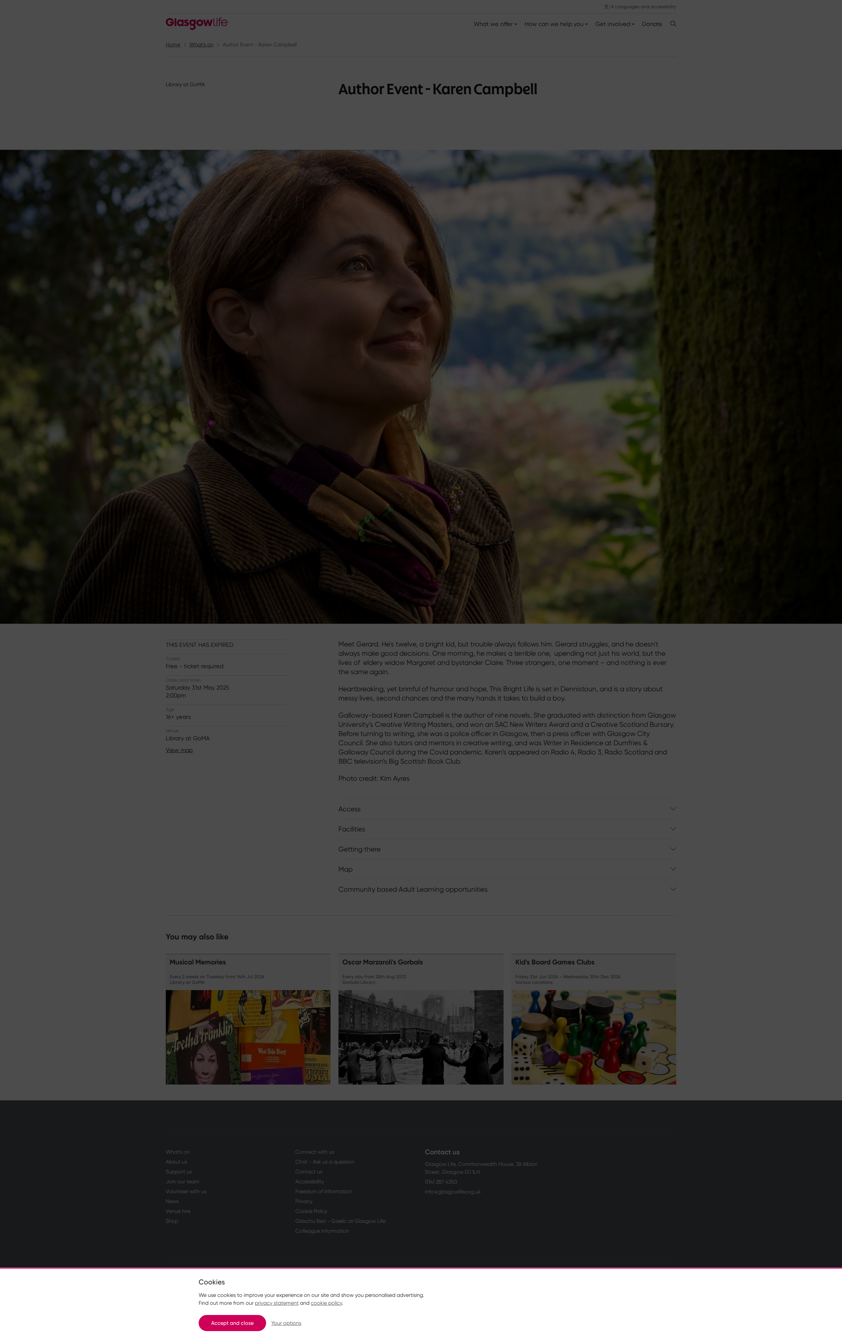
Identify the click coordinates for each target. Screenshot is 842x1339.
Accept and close (232, 1323)
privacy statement (277, 1303)
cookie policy (326, 1303)
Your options (286, 1323)
